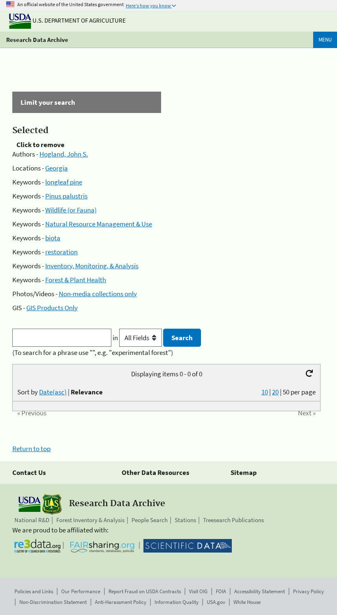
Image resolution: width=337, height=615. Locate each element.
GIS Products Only (52, 307)
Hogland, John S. (63, 154)
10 (264, 391)
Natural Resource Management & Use (98, 223)
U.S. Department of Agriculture (78, 20)
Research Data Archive (37, 40)
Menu (325, 39)
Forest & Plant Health (75, 279)
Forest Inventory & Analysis (90, 520)
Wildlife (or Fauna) (71, 209)
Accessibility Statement (259, 591)
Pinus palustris (66, 195)
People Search (150, 520)
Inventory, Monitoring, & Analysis (91, 265)
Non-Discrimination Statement (53, 602)
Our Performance (80, 591)
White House (247, 602)
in (116, 337)
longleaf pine (63, 182)
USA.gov (216, 602)
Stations (185, 520)
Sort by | (60, 391)
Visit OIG (198, 591)
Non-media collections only (98, 293)
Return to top (31, 448)
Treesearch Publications (233, 520)
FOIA (221, 591)
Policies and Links (33, 591)
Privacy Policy (308, 591)
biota (52, 237)
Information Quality (177, 602)
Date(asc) (53, 391)
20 (275, 391)
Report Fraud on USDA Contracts (144, 591)
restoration (61, 251)
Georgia (56, 168)
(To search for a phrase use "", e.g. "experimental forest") (92, 352)
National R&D (31, 520)
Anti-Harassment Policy (120, 602)
